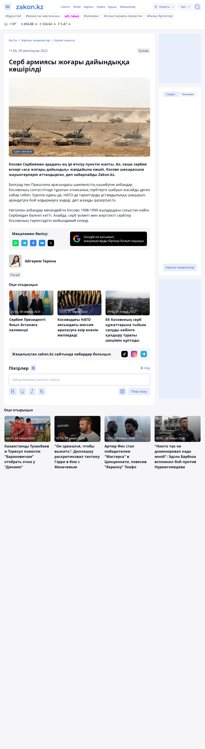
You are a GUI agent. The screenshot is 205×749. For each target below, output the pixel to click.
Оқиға (100, 7)
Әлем (76, 7)
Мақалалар (128, 7)
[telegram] (24, 243)
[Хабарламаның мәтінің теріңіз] (79, 379)
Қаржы (88, 7)
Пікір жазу (139, 391)
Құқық (112, 7)
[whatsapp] (15, 243)
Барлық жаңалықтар (35, 40)
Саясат (65, 7)
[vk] (42, 243)
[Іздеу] (197, 6)
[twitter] (50, 243)
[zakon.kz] (29, 6)
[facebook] (33, 243)
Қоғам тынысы (64, 40)
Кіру (147, 368)
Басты (13, 40)
